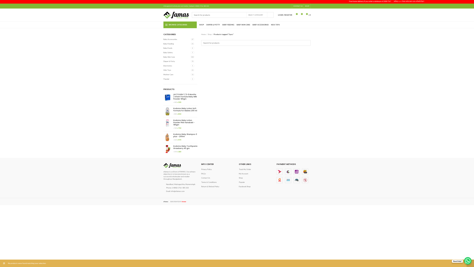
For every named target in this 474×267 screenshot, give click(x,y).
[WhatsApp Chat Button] (468, 261)
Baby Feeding (168, 44)
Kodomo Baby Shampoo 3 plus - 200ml (185, 135)
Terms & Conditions (209, 182)
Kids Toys (167, 70)
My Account (243, 174)
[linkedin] (286, 6)
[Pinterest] (283, 6)
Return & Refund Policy (210, 186)
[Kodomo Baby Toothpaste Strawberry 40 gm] (167, 149)
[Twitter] (279, 6)
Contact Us (205, 178)
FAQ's (203, 174)
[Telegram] (289, 6)
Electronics (167, 66)
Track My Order (245, 169)
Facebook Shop (245, 186)
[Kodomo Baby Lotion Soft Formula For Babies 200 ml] (167, 111)
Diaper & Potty (169, 61)
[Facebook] (276, 6)
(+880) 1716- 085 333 (202, 6)
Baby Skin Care (169, 57)
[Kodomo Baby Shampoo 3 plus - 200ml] (167, 137)
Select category (255, 15)
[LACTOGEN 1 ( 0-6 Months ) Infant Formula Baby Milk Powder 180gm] (167, 98)
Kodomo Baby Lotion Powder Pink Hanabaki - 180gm (184, 122)
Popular (166, 79)
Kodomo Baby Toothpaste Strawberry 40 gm (185, 147)
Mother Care (168, 74)
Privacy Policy (206, 169)
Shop (210, 34)
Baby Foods (167, 48)
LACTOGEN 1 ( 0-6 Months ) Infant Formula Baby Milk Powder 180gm (185, 96)
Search (270, 15)
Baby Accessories (170, 39)
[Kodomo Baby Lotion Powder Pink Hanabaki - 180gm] (167, 124)
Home (203, 34)
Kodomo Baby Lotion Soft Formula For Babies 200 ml (185, 109)
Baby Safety (168, 52)
